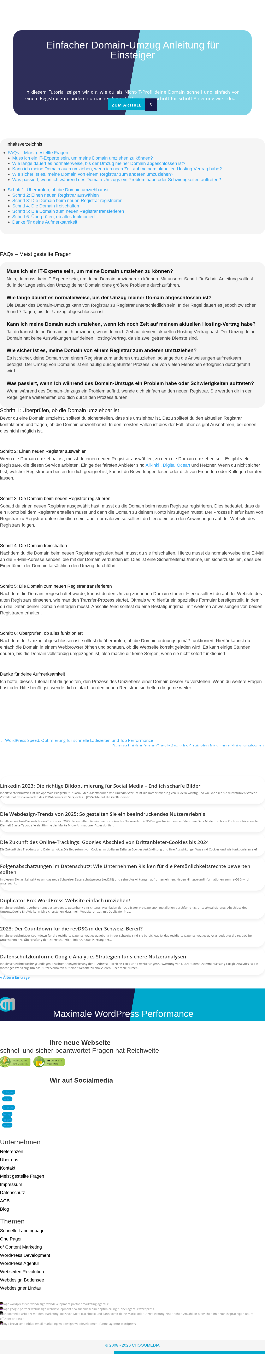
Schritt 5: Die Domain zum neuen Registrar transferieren (68, 211)
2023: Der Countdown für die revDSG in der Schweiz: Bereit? (71, 928)
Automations (134, 17)
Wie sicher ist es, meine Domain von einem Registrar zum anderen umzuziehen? (92, 174)
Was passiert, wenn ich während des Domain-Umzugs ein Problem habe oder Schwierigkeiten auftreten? (116, 179)
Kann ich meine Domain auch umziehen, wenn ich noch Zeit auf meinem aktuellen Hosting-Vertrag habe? (117, 168)
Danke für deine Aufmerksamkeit (44, 222)
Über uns (128, 23)
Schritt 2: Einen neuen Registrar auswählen (55, 195)
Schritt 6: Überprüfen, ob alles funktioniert (53, 216)
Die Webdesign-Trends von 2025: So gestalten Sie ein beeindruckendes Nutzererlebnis (102, 813)
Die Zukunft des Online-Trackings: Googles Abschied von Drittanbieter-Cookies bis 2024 (104, 842)
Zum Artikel (126, 105)
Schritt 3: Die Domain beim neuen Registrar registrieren (67, 200)
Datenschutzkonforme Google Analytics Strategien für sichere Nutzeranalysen (93, 956)
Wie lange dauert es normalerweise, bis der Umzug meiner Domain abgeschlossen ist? (98, 163)
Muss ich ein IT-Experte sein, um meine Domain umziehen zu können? (82, 158)
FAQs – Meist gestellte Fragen (38, 152)
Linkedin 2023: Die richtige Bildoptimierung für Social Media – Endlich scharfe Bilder (100, 785)
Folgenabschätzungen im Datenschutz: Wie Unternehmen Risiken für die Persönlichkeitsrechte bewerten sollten (125, 869)
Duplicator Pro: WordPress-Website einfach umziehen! (65, 900)
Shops (124, 11)
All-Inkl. (153, 465)
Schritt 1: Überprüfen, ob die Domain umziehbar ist (58, 189)
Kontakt (127, 29)
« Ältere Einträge (15, 977)
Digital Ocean (176, 465)
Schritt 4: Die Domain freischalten (45, 205)
